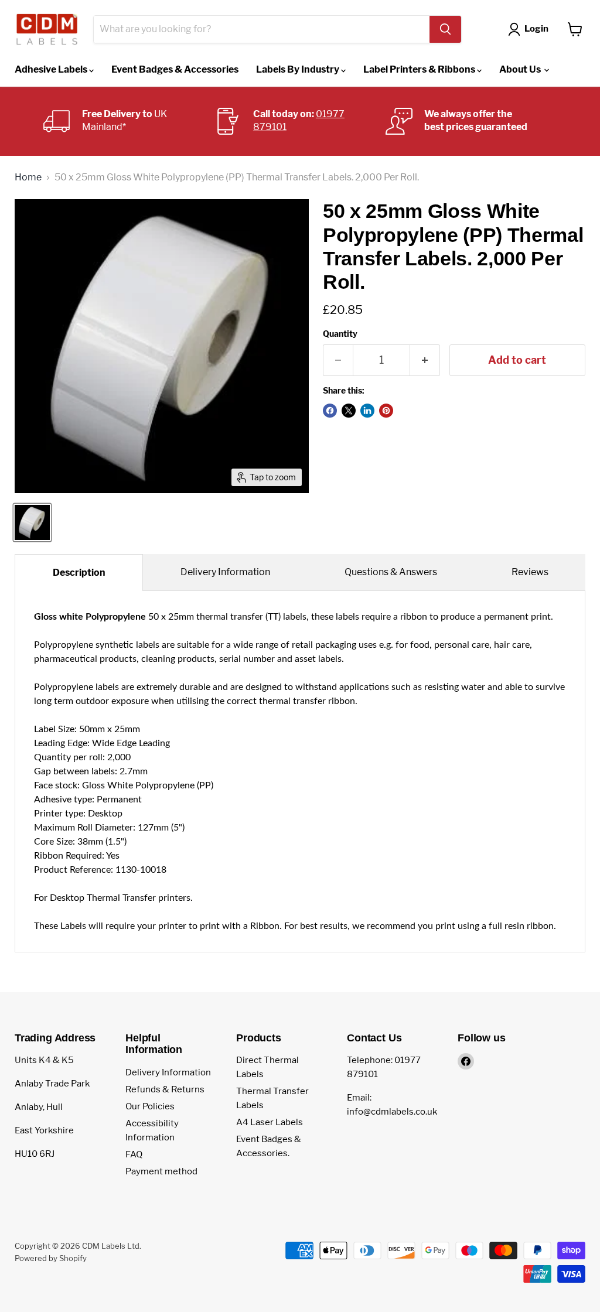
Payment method (161, 1171)
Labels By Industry (298, 69)
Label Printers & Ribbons (420, 69)
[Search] (445, 29)
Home (28, 177)
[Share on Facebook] (330, 411)
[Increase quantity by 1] (425, 360)
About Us (521, 69)
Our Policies (150, 1106)
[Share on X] (349, 411)
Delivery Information (225, 572)
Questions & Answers (391, 572)
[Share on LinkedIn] (367, 411)
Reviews (530, 572)
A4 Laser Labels (269, 1122)
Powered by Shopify (51, 1258)
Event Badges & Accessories (174, 69)
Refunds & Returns (164, 1089)
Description (79, 572)
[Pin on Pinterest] (386, 411)
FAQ (133, 1154)
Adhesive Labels (52, 69)
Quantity (340, 334)
